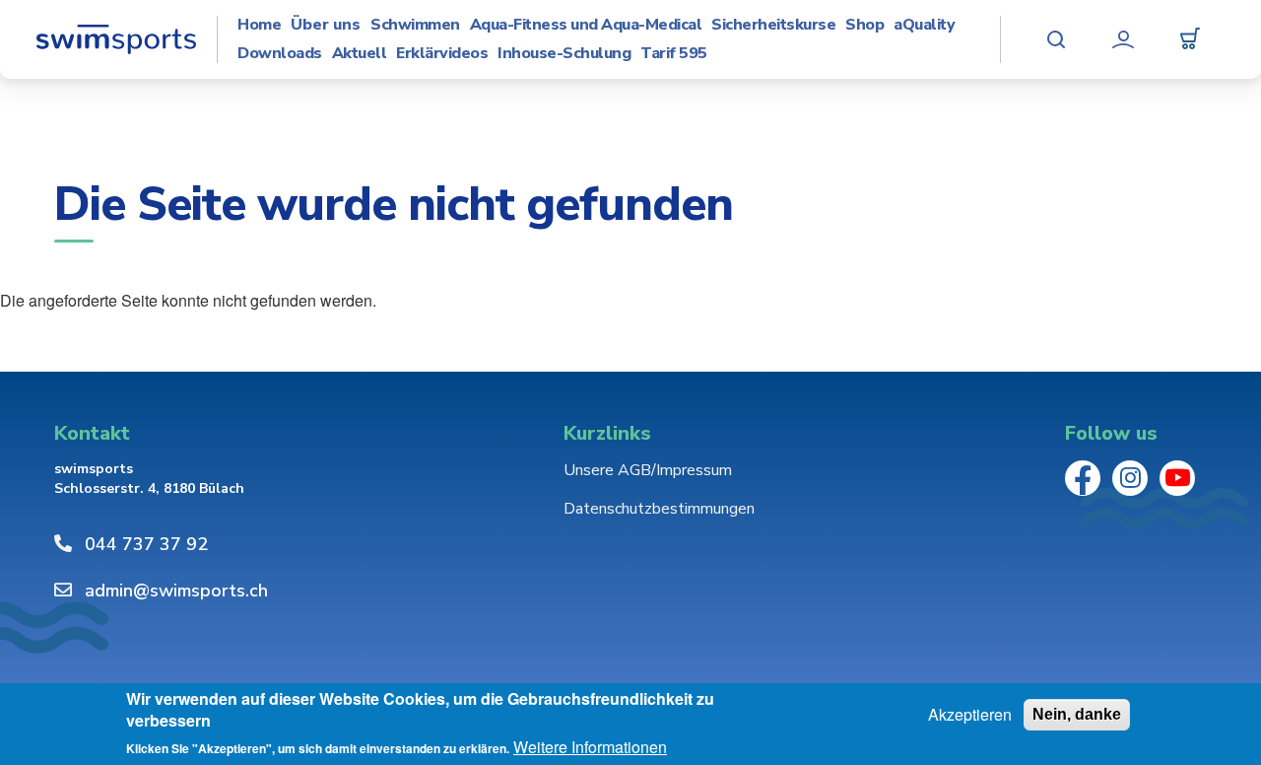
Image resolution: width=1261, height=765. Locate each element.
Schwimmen (415, 25)
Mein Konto (1123, 39)
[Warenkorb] (1190, 39)
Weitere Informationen (590, 747)
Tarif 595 (673, 53)
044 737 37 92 (146, 544)
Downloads (279, 53)
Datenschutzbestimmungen (659, 509)
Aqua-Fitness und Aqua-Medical (586, 25)
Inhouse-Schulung (564, 53)
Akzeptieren (970, 715)
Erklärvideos (442, 53)
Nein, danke (1076, 714)
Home (259, 25)
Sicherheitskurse (773, 25)
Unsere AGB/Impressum (648, 470)
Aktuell (359, 53)
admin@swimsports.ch (176, 590)
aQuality (924, 25)
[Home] (116, 39)
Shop (864, 25)
